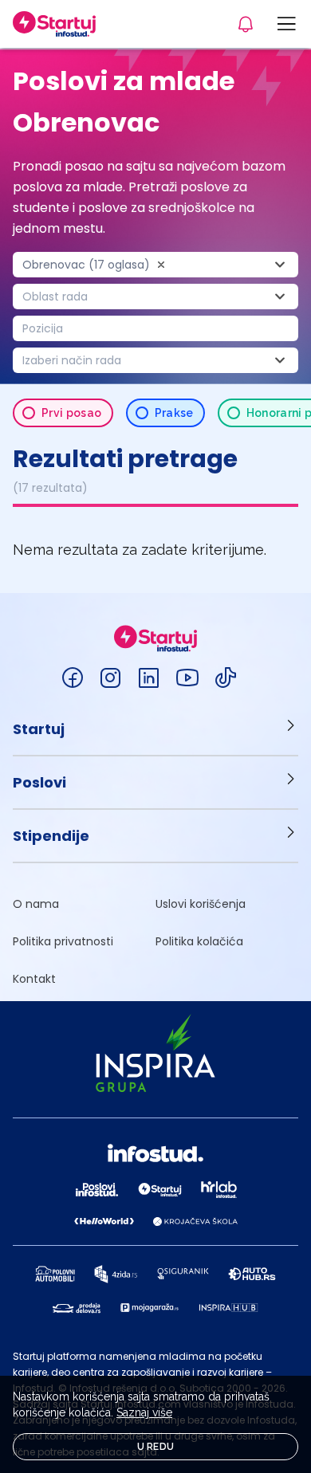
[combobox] (155, 264)
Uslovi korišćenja (201, 904)
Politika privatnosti (63, 941)
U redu (156, 1446)
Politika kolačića (199, 941)
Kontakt (34, 979)
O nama (36, 904)
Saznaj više (144, 1412)
